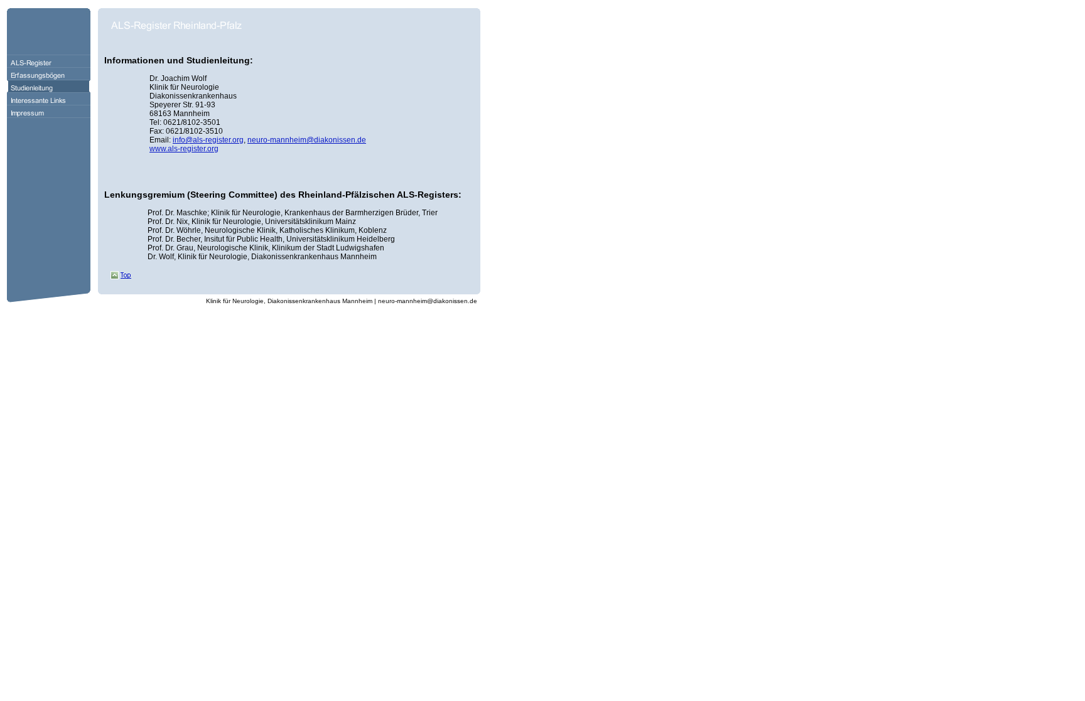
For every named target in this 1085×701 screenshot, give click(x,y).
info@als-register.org (208, 140)
